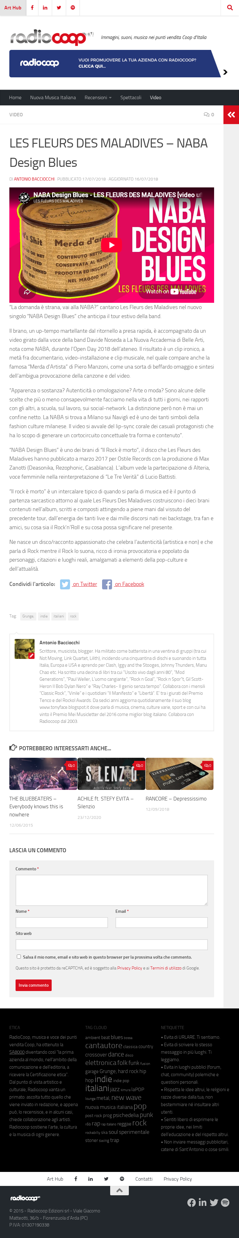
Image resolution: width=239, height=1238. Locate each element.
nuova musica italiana (109, 1107)
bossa (128, 1038)
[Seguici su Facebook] (191, 1202)
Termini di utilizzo (165, 967)
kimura (125, 1090)
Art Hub (12, 8)
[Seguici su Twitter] (214, 1202)
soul (113, 1132)
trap (114, 1140)
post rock (93, 1115)
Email (122, 911)
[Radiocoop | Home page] (52, 37)
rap (96, 1123)
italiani (59, 616)
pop (140, 1106)
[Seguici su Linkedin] (203, 1202)
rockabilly (92, 1132)
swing (104, 1140)
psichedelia (126, 1115)
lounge (90, 1098)
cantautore (103, 1045)
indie (44, 616)
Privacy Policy (129, 967)
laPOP (137, 1089)
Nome (23, 911)
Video (155, 97)
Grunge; (28, 616)
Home (15, 97)
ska (104, 1132)
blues (117, 1037)
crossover (96, 1055)
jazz (115, 1089)
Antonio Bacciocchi (34, 179)
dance (116, 1054)
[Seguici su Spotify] (225, 1202)
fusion (145, 1063)
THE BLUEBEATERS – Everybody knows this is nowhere (36, 807)
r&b (88, 1124)
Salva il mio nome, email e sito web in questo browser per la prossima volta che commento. (107, 957)
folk (122, 1062)
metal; (103, 1098)
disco (129, 1055)
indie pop (121, 1080)
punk (146, 1115)
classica (130, 1046)
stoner (91, 1140)
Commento (27, 869)
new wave (126, 1097)
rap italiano (108, 1124)
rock (73, 616)
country (145, 1046)
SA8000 (17, 1052)
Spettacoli (130, 97)
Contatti (143, 1179)
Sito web (24, 933)
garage (92, 1071)
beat (105, 1037)
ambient (92, 1037)
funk (134, 1063)
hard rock (128, 1071)
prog (107, 1115)
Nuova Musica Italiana (53, 97)
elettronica (100, 1062)
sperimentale (134, 1132)
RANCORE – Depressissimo (176, 799)
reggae (124, 1124)
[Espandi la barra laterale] (231, 114)
